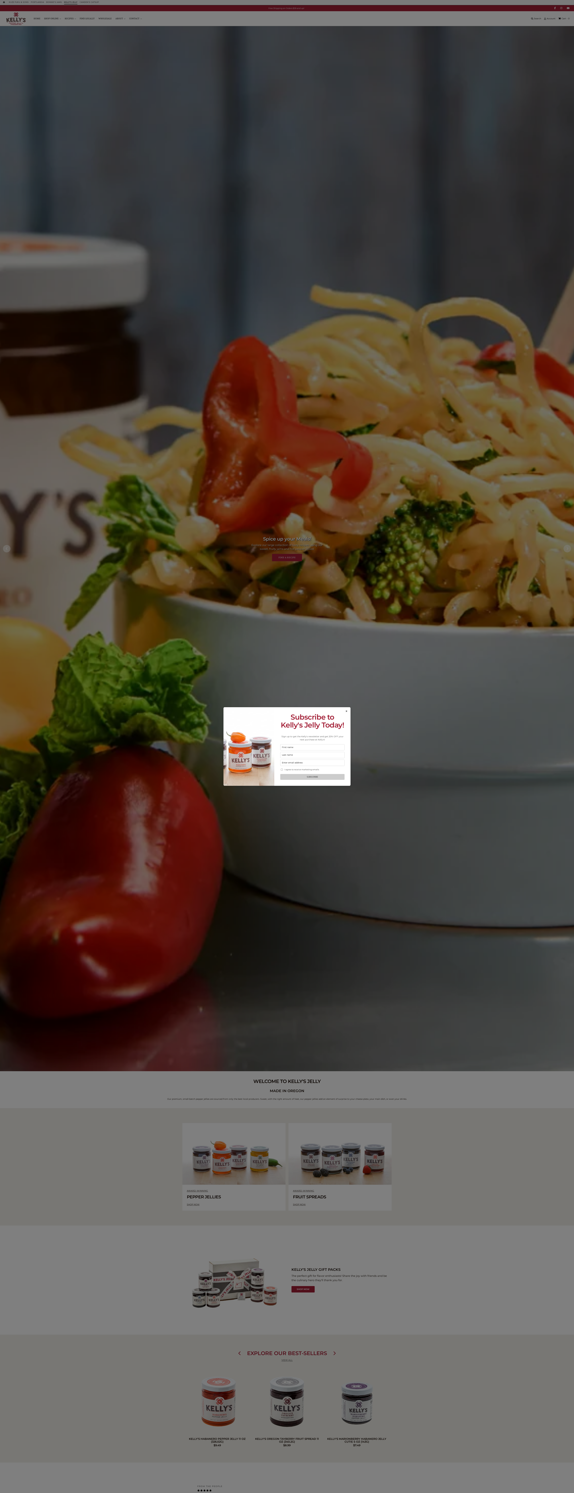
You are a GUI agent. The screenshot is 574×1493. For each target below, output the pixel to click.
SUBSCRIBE (312, 777)
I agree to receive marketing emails (301, 769)
